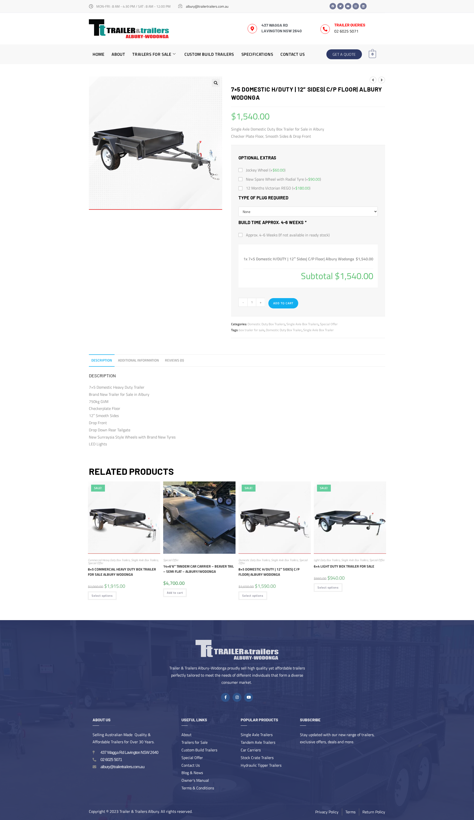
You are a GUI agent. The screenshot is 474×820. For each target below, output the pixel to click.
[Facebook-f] (225, 697)
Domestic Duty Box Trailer (284, 329)
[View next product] (381, 79)
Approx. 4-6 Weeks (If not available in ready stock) (287, 235)
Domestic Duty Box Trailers (266, 324)
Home (98, 54)
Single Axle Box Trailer (318, 329)
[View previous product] (373, 79)
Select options (102, 595)
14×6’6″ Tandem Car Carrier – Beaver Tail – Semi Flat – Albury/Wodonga (198, 569)
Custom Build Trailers (209, 54)
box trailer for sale (251, 329)
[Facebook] (333, 6)
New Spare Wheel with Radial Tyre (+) (283, 179)
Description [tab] (101, 360)
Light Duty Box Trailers (327, 560)
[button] (216, 83)
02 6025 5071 (346, 31)
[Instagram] (356, 6)
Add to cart (283, 303)
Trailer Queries (349, 24)
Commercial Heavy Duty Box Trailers (109, 560)
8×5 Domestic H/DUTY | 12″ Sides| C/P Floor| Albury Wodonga (268, 572)
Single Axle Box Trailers (302, 324)
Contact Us (292, 54)
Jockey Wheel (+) (265, 170)
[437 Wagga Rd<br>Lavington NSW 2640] (252, 28)
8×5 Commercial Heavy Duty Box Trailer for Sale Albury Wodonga (122, 572)
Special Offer (329, 324)
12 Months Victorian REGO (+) (277, 188)
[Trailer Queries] (325, 29)
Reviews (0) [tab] (174, 360)
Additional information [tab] (138, 360)
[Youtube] (348, 6)
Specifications (257, 54)
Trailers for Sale (151, 54)
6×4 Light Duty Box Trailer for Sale (344, 566)
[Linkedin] (363, 6)
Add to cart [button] (175, 592)
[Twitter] (340, 6)
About (118, 54)
